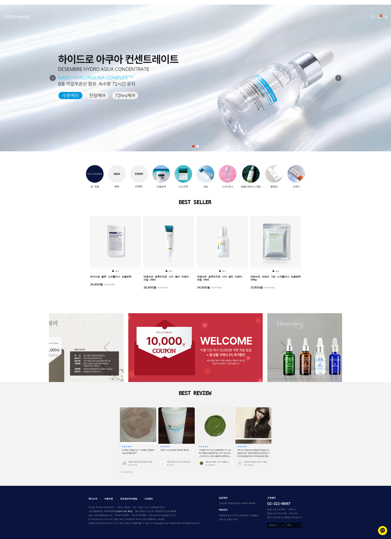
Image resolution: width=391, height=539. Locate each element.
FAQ (289, 525)
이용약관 (108, 498)
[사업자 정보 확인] (124, 511)
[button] (193, 146)
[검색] (373, 17)
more (249, 336)
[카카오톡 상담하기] (382, 530)
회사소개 (93, 498)
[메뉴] (386, 17)
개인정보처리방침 (128, 498)
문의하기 (273, 525)
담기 (116, 271)
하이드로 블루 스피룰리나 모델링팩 (110, 276)
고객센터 (148, 498)
